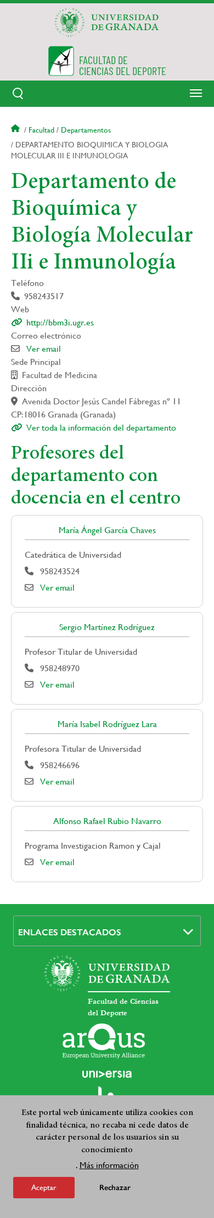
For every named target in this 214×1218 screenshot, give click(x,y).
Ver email (43, 349)
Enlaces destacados (69, 932)
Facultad (41, 129)
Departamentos (86, 129)
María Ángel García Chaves (107, 530)
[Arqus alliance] (104, 1041)
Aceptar (44, 1187)
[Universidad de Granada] (107, 22)
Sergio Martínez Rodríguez (107, 627)
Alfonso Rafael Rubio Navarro (107, 821)
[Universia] (107, 1074)
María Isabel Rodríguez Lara (107, 724)
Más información (109, 1165)
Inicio (16, 129)
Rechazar (115, 1187)
